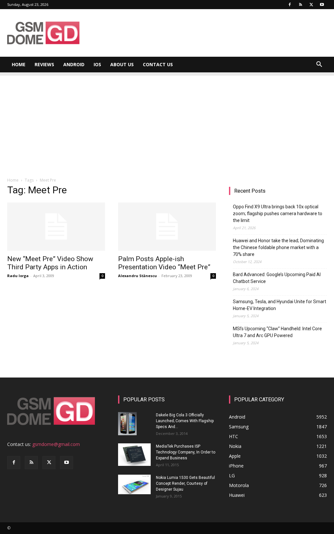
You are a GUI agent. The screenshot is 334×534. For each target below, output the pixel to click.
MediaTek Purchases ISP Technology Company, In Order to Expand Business (185, 452)
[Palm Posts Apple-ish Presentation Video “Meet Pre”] (167, 226)
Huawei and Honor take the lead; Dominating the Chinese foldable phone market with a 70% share (278, 247)
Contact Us (158, 64)
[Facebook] (290, 4)
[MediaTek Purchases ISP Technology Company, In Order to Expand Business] (134, 454)
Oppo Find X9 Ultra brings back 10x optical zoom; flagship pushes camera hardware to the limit (277, 213)
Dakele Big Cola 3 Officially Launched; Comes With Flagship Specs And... (185, 421)
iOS (97, 64)
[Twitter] (311, 4)
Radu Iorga (18, 275)
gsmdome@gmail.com (56, 444)
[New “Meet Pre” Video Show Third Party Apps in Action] (56, 226)
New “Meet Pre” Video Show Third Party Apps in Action (50, 263)
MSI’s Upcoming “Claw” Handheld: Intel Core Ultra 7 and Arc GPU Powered (277, 332)
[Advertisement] (167, 121)
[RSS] (300, 4)
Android (73, 64)
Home (18, 64)
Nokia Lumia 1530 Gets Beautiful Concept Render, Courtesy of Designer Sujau (185, 483)
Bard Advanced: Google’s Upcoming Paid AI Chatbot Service (277, 278)
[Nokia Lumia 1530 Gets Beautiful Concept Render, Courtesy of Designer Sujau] (134, 484)
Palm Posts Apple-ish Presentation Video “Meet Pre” (164, 263)
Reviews (44, 64)
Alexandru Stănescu (137, 275)
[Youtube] (322, 4)
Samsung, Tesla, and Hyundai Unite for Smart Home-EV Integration (279, 305)
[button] (319, 65)
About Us (122, 64)
